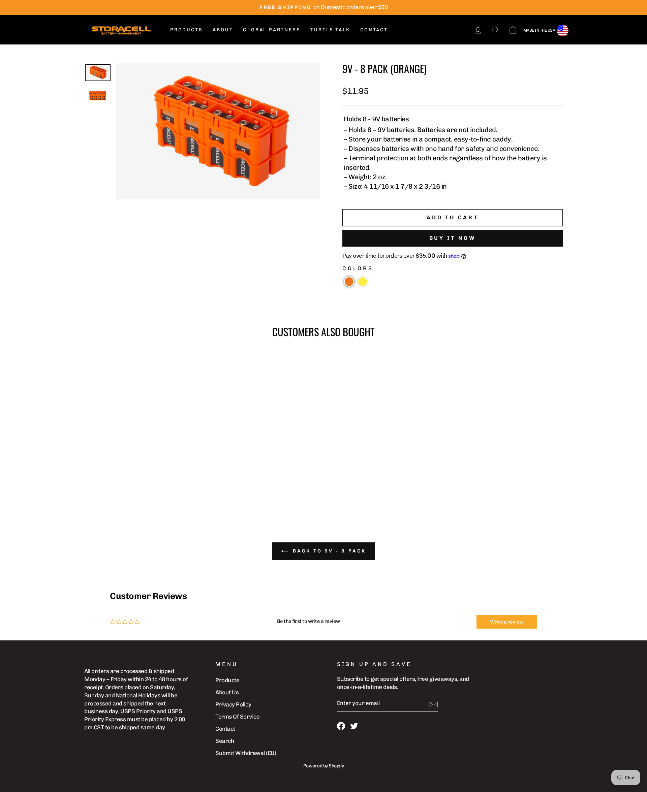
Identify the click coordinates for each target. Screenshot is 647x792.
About (223, 30)
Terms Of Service (237, 716)
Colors (357, 268)
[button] (349, 282)
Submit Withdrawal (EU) (245, 753)
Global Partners (271, 30)
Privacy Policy (233, 704)
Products (186, 30)
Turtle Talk (330, 30)
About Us (227, 692)
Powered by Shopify (323, 766)
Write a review (506, 622)
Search (224, 740)
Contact (374, 30)
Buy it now (452, 238)
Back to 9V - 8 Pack (328, 551)
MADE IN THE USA (539, 30)
